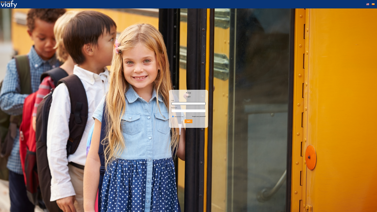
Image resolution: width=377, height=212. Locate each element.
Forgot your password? (199, 116)
